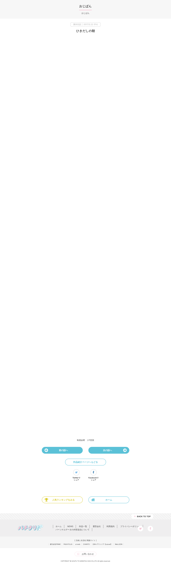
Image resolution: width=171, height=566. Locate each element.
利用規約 (111, 526)
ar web (77, 544)
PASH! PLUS (68, 544)
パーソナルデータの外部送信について (72, 529)
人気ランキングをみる (63, 499)
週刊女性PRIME (55, 544)
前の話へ (63, 450)
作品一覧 (83, 526)
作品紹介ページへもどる (85, 462)
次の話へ (107, 450)
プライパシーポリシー (130, 526)
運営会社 (97, 526)
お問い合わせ (88, 554)
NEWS (70, 526)
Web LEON (118, 544)
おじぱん (85, 6)
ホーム (108, 499)
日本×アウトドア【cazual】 (102, 544)
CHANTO (86, 544)
